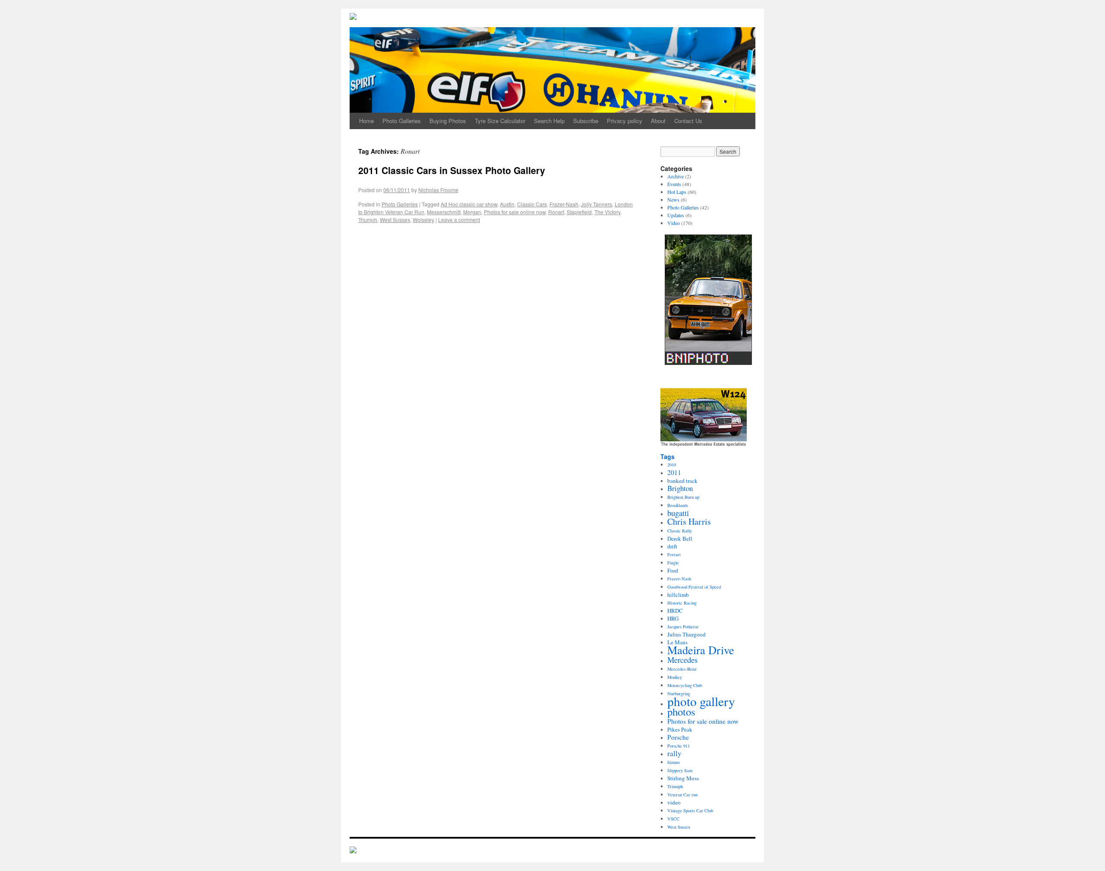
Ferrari (674, 554)
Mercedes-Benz (682, 669)
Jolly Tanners (596, 204)
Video (673, 222)
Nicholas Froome (438, 189)
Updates (675, 215)
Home (366, 121)
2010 (671, 465)
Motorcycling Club (684, 685)
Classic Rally (679, 531)
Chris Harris (689, 521)
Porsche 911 (678, 746)
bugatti (678, 513)
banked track (682, 481)
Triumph (367, 219)
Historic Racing (682, 603)
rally (674, 753)
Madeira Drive (700, 649)
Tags (667, 456)
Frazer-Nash (563, 204)
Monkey (674, 677)
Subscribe (585, 121)
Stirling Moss (683, 778)
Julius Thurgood (686, 634)
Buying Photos (447, 121)
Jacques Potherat (682, 627)
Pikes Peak (679, 729)
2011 (674, 472)
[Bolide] (353, 850)
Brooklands (677, 505)
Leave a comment (459, 219)
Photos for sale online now (515, 211)
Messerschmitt (444, 211)
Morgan (472, 211)
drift (672, 546)
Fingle (673, 563)
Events (674, 184)
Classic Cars (532, 204)
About (658, 121)
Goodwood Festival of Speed (694, 587)
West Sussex (395, 219)
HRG (673, 618)
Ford (672, 570)
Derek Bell (679, 538)
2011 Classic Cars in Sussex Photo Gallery (451, 170)
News (673, 199)
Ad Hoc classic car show (469, 204)
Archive (675, 176)
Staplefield (579, 211)
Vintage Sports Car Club (690, 811)
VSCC (673, 819)
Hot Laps (676, 191)
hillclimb (678, 595)
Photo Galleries (401, 121)
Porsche (678, 737)
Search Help (549, 121)
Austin (507, 204)
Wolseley (423, 219)
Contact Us (688, 121)
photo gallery (701, 701)
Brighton (680, 488)
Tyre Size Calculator (500, 121)
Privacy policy (624, 121)
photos (681, 711)
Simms (673, 762)
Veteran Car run (682, 795)
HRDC (675, 610)
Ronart (556, 211)
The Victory (607, 211)
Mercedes (682, 660)
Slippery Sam (679, 770)
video (674, 802)
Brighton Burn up (683, 497)
